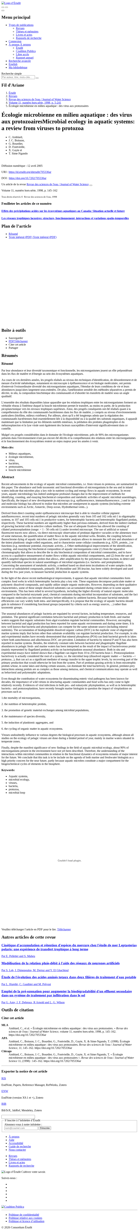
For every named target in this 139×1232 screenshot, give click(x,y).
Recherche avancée (20, 60)
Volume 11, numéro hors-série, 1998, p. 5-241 (35, 102)
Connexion (15, 41)
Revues (20, 28)
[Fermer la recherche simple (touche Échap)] (6, 7)
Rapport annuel (24, 57)
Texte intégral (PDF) (20, 237)
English (13, 64)
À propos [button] (14, 44)
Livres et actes (24, 34)
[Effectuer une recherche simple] (2, 7)
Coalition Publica (26, 51)
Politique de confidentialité (24, 1214)
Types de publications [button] (21, 24)
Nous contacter (17, 1149)
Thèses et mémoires (27, 31)
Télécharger (64, 929)
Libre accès (22, 54)
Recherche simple (11, 73)
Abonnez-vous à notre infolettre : (23, 1124)
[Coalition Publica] (12, 1206)
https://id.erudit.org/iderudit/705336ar (30, 171)
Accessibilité (16, 1143)
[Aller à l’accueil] (11, 3)
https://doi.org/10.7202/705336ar (27, 178)
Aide (11, 1139)
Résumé (13, 233)
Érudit (19, 47)
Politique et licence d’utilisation (26, 1221)
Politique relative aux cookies (25, 1217)
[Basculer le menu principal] (2, 10)
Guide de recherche (20, 1146)
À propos (25, 44)
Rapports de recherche (28, 38)
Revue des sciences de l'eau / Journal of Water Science (40, 99)
